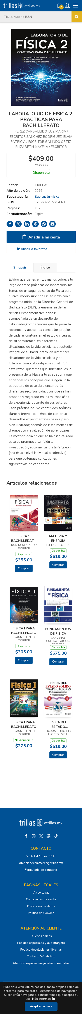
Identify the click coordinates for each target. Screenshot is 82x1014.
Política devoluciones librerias (41, 950)
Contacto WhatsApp (41, 956)
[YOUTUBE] (48, 836)
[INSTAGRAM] (33, 836)
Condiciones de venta (41, 899)
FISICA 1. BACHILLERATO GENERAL (23, 538)
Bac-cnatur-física (47, 196)
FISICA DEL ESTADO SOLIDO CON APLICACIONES (58, 724)
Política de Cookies (41, 913)
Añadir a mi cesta (43, 237)
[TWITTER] (41, 836)
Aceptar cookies (41, 1006)
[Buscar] (77, 16)
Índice (45, 267)
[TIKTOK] (56, 836)
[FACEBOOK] (26, 836)
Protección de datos (41, 906)
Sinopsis (20, 267)
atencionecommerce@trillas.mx (41, 863)
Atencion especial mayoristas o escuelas (41, 963)
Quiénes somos (41, 936)
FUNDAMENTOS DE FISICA (58, 631)
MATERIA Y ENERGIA (58, 538)
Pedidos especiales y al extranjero (41, 943)
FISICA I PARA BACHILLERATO (23, 630)
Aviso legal (41, 892)
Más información (43, 999)
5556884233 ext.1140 (41, 856)
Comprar (24, 568)
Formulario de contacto (41, 870)
